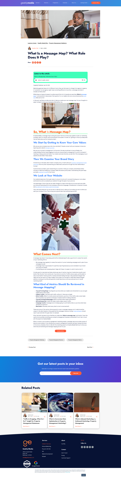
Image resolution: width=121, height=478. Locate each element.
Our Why (63, 443)
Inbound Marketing (46, 446)
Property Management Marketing (58, 43)
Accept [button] (83, 475)
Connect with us (96, 2)
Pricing (63, 455)
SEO (43, 451)
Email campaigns (77, 311)
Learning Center (84, 2)
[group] (60, 80)
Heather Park (35, 48)
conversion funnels (43, 172)
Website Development (47, 454)
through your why (49, 148)
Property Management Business (56, 340)
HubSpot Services (46, 443)
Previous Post (32, 347)
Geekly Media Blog (43, 43)
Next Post (89, 347)
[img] (82, 80)
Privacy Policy (67, 472)
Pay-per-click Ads (46, 449)
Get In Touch (64, 453)
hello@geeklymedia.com (28, 457)
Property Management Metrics (75, 340)
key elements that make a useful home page (47, 187)
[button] (36, 80)
